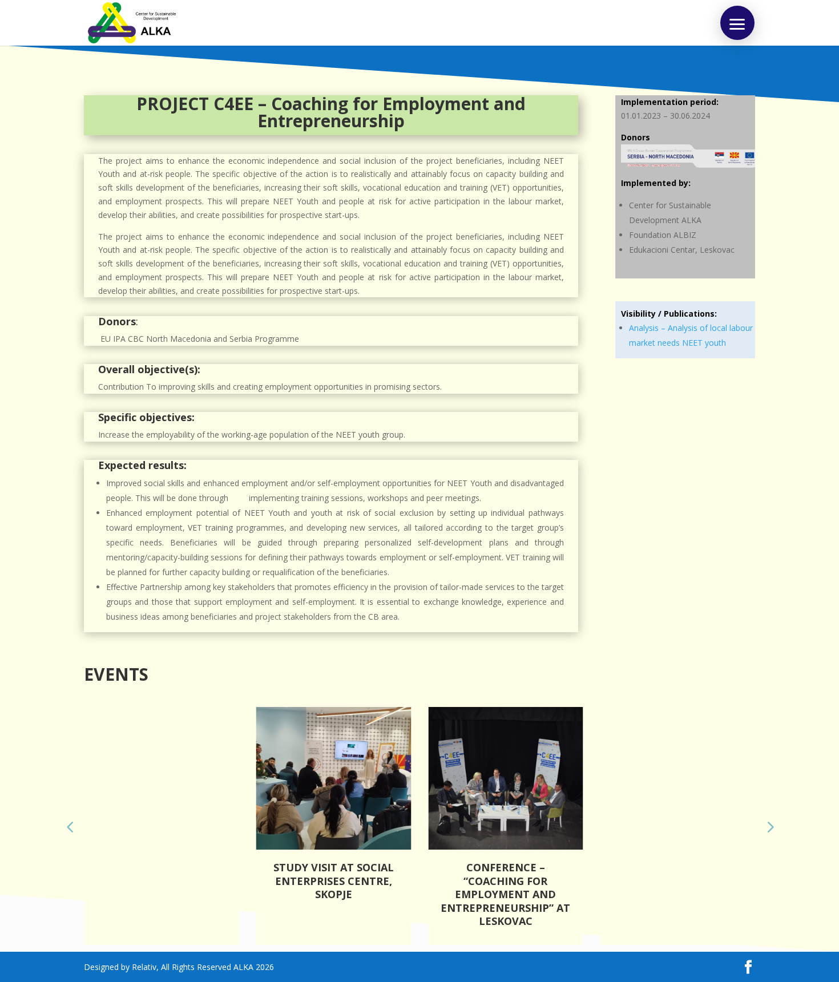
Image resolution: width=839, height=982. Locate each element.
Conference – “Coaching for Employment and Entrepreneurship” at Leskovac (505, 894)
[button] (737, 23)
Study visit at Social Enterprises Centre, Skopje (333, 880)
